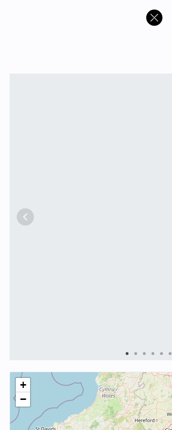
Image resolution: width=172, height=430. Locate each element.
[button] (23, 385)
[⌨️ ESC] (154, 18)
